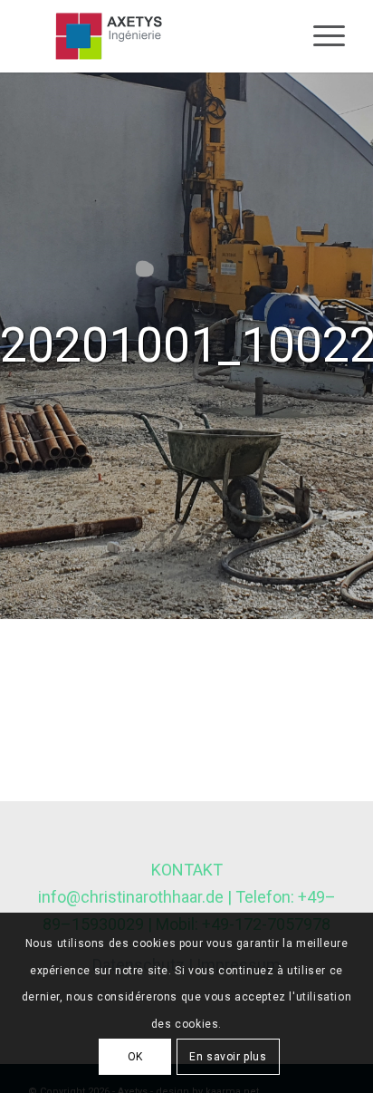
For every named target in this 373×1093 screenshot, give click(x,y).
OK (135, 1056)
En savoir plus (227, 1056)
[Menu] (320, 36)
